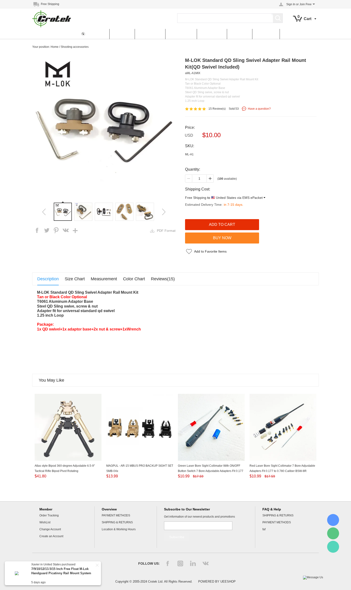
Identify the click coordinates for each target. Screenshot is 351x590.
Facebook (167, 563)
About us (239, 34)
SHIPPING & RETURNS (117, 522)
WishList (44, 522)
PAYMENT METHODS (116, 515)
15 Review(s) (217, 108)
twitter (46, 230)
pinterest (56, 230)
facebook (37, 230)
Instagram (180, 563)
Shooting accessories (75, 47)
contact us (266, 34)
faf (264, 529)
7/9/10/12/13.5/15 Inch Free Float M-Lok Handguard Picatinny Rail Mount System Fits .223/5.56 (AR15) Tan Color (61, 573)
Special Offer (181, 34)
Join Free (305, 4)
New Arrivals (150, 34)
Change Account (50, 529)
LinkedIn (193, 563)
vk (65, 230)
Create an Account (51, 536)
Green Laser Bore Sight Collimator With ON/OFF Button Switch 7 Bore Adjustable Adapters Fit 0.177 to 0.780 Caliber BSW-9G (210, 471)
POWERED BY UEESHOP (217, 581)
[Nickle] (333, 520)
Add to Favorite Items (210, 251)
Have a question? (259, 108)
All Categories (48, 34)
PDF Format (166, 231)
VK (205, 563)
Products (122, 34)
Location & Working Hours (119, 529)
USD (189, 135)
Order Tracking (49, 515)
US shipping (212, 34)
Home (98, 34)
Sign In (290, 4)
